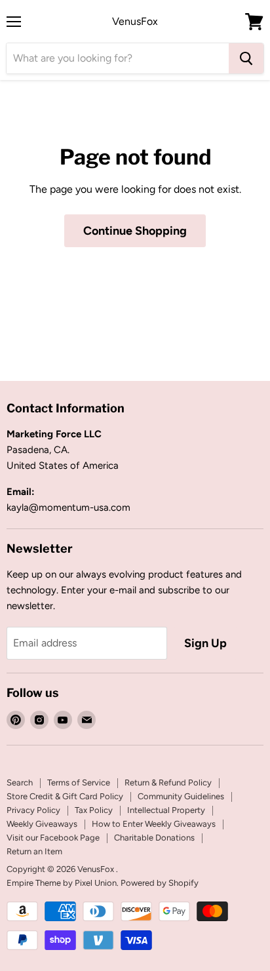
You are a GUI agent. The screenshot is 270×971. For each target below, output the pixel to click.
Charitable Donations (154, 837)
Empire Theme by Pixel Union (62, 883)
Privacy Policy (33, 810)
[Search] (246, 58)
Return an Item (34, 851)
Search (20, 782)
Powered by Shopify (160, 883)
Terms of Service (78, 782)
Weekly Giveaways (42, 824)
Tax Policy (94, 810)
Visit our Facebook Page (53, 837)
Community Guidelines (181, 796)
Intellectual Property (166, 810)
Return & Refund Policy (168, 782)
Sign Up (205, 643)
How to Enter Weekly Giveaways (154, 824)
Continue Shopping (135, 231)
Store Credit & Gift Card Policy (65, 796)
